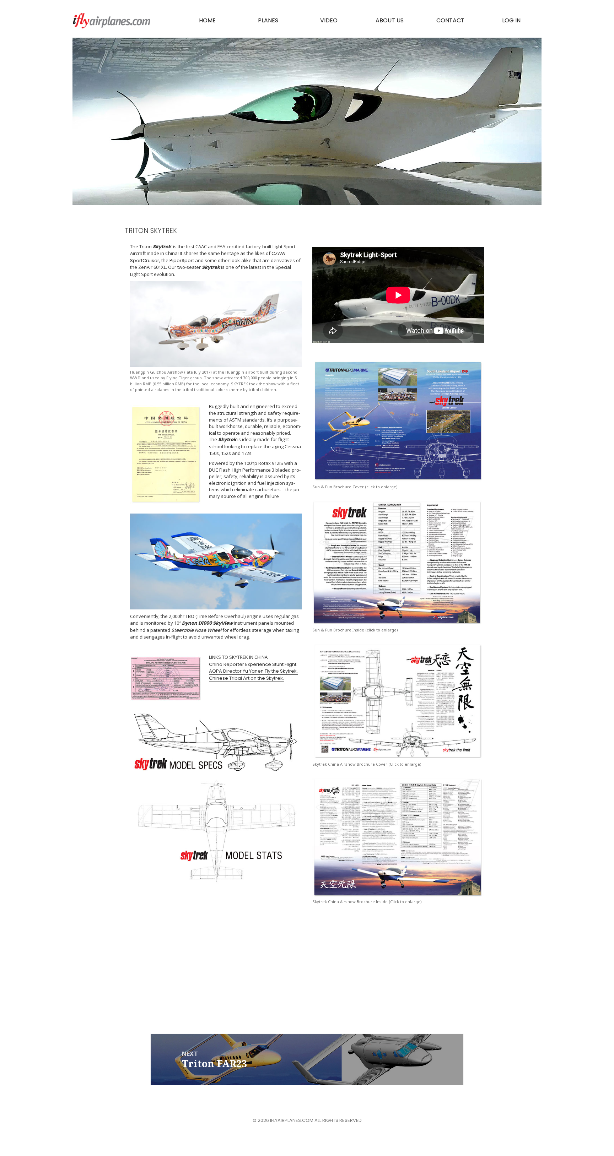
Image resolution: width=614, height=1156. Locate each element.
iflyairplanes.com (111, 20)
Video (329, 20)
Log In (511, 20)
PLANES (268, 20)
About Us (390, 20)
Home (207, 20)
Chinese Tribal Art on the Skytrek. (246, 678)
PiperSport (181, 260)
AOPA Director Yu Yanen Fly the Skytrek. (253, 671)
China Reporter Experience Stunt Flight (252, 664)
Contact (450, 20)
